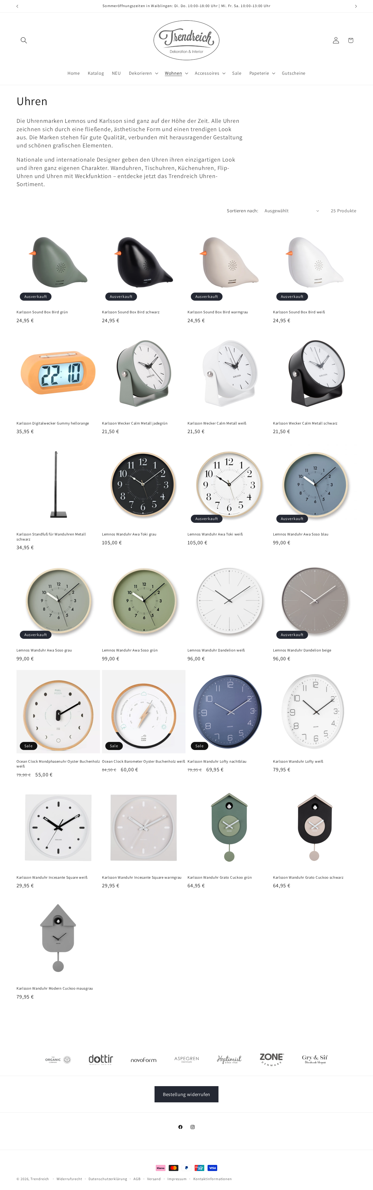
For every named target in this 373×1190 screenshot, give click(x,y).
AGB (137, 1178)
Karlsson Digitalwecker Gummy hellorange (52, 423)
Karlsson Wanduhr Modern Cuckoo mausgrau (54, 988)
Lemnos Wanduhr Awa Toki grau (129, 534)
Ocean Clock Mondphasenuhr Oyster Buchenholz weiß (58, 764)
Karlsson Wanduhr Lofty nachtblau (217, 761)
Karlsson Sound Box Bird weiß (299, 312)
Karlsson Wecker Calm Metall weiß (217, 423)
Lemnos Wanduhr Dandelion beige (302, 650)
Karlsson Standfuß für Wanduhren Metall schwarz (51, 536)
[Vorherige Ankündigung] (17, 6)
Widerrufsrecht (69, 1178)
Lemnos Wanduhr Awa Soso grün (130, 650)
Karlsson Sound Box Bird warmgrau (218, 312)
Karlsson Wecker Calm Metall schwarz (305, 423)
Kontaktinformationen (212, 1178)
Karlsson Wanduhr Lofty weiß (298, 761)
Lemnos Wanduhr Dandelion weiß (216, 650)
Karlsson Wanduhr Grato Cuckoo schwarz (308, 877)
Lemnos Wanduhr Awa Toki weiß (215, 534)
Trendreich (39, 1178)
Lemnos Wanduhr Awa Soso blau (300, 534)
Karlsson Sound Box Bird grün (42, 312)
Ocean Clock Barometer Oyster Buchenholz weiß (143, 761)
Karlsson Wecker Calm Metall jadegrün (135, 423)
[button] (23, 40)
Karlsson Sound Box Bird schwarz (130, 312)
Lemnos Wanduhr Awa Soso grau (44, 650)
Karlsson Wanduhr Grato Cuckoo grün (220, 877)
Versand (154, 1178)
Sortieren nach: (242, 210)
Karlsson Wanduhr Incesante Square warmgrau (142, 877)
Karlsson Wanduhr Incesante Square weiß (51, 877)
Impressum (177, 1178)
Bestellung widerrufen (186, 1094)
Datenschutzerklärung (108, 1178)
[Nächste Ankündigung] (356, 6)
